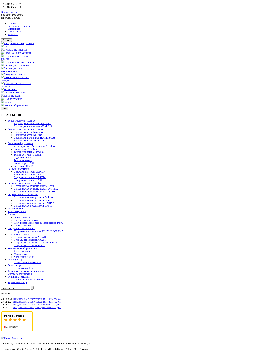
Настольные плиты (24, 225)
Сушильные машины (15, 92)
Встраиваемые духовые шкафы (24, 183)
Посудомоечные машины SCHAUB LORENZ (38, 231)
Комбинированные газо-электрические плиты (38, 222)
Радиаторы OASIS (24, 166)
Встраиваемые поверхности (19, 62)
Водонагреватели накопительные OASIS (36, 137)
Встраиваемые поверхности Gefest (32, 200)
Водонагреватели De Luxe (28, 134)
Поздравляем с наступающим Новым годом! (37, 299)
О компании (14, 31)
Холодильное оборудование (19, 43)
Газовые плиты (22, 217)
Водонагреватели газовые (18, 65)
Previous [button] (7, 40)
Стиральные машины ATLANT (31, 237)
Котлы (7, 102)
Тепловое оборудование (20, 143)
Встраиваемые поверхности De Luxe (33, 197)
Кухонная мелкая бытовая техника (26, 271)
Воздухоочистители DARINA (30, 177)
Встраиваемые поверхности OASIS (33, 205)
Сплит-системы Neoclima (27, 262)
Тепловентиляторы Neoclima (29, 151)
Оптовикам (14, 28)
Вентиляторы (15, 265)
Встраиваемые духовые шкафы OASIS (34, 191)
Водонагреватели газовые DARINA (33, 126)
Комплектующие (13, 99)
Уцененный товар (17, 282)
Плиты (7, 46)
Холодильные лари (24, 256)
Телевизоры (10, 89)
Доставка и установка (19, 26)
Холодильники (22, 251)
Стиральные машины (15, 49)
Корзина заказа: (9, 12)
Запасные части (12, 95)
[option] (18, 43)
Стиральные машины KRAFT (30, 239)
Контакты (13, 34)
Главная (12, 23)
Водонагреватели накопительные (12, 69)
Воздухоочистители (14, 74)
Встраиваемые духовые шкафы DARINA (36, 188)
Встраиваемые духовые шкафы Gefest (34, 186)
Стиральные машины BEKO (29, 245)
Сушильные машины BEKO (29, 279)
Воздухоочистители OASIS (28, 180)
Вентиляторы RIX (23, 268)
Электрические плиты (26, 220)
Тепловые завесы (23, 160)
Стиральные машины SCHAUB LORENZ (36, 242)
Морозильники (22, 254)
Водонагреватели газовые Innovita (32, 123)
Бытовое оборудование (16, 105)
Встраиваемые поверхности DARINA (34, 203)
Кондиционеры (16, 259)
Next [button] (5, 108)
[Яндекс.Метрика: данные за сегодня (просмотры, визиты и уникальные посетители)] (11, 338)
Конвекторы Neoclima (25, 149)
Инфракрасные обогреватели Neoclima (34, 146)
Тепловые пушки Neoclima (28, 154)
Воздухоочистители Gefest (28, 174)
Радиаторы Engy (22, 157)
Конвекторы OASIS (24, 163)
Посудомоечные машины (17, 53)
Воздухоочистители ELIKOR (29, 171)
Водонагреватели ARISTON (29, 140)
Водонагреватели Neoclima (28, 132)
